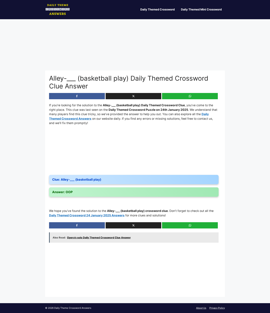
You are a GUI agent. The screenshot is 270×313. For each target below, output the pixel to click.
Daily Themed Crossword (157, 9)
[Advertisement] (135, 47)
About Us (201, 307)
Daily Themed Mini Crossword (201, 9)
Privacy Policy (217, 307)
